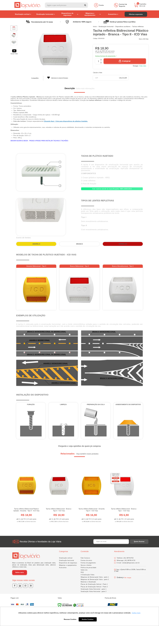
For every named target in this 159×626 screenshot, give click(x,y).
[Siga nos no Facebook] (14, 586)
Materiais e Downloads (88, 582)
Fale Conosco (85, 558)
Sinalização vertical (65, 558)
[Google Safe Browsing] (78, 605)
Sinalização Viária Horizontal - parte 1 (93, 589)
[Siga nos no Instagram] (25, 586)
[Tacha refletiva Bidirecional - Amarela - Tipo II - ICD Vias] (91, 494)
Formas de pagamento (88, 563)
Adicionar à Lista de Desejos (59, 78)
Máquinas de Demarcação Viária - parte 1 (95, 577)
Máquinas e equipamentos (68, 565)
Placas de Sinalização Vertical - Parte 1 (94, 584)
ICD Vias (145, 39)
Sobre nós (84, 570)
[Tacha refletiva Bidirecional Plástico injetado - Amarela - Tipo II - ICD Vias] (26, 494)
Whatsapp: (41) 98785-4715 (125, 560)
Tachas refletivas (138, 26)
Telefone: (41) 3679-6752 (125, 558)
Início (95, 26)
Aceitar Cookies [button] (87, 619)
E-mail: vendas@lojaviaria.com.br (128, 563)
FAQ (82, 572)
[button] (14, 51)
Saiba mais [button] (136, 613)
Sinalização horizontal (106, 26)
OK (122, 77)
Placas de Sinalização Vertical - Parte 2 (94, 587)
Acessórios (63, 567)
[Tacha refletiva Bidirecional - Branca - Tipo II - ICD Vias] (59, 494)
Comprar (126, 61)
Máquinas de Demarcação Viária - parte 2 (95, 579)
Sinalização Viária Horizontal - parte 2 (93, 591)
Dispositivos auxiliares (122, 26)
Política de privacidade (88, 567)
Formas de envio (86, 560)
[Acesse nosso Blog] (31, 586)
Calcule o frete (97, 72)
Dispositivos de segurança (68, 563)
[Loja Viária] (27, 5)
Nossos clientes (86, 565)
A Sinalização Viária (87, 575)
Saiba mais (19, 572)
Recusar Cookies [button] (70, 619)
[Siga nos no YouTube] (20, 586)
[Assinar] (139, 541)
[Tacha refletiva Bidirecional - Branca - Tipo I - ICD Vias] (124, 494)
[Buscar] (85, 5)
